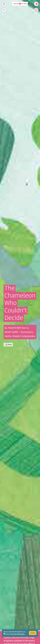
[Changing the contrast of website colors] (36, 4)
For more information (18, 634)
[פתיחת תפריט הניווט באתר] (4, 4)
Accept (32, 633)
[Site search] (4, 10)
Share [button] (9, 344)
